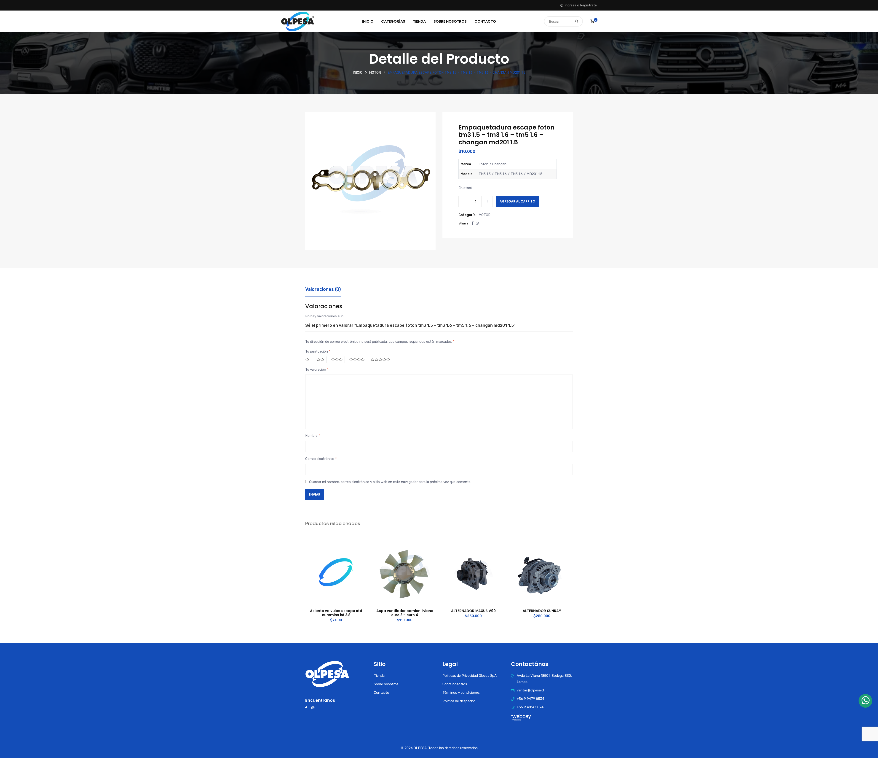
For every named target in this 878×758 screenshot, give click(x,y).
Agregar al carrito (517, 201)
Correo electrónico (321, 459)
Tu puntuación (317, 351)
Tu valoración (317, 369)
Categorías (393, 21)
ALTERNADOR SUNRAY (542, 610)
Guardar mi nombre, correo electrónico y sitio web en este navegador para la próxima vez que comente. (390, 482)
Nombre (312, 436)
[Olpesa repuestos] (297, 21)
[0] (592, 21)
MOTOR (375, 72)
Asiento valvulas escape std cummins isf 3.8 (336, 612)
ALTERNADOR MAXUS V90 (473, 610)
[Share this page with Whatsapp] (477, 223)
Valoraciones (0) (323, 289)
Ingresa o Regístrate (581, 5)
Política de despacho (458, 701)
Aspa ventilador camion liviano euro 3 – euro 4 (404, 612)
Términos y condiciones (461, 693)
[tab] (323, 291)
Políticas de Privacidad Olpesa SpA (469, 676)
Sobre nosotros (450, 21)
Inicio (367, 21)
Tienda (419, 21)
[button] (473, 223)
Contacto (485, 21)
